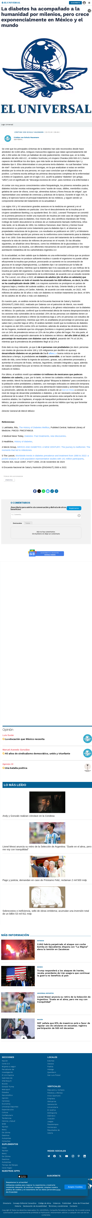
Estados (5, 1092)
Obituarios (51, 1101)
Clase (4, 1148)
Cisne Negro (7, 1168)
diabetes (9, 480)
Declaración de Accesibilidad (35, 1206)
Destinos (5, 1135)
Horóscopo (52, 1127)
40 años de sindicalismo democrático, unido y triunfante (37, 753)
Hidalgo (50, 1069)
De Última (6, 1156)
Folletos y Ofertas (55, 1093)
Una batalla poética (16, 768)
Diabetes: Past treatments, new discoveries (45, 436)
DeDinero (51, 1116)
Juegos (50, 1121)
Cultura (5, 1112)
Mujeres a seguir (9, 1066)
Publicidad (66, 1203)
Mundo (5, 1084)
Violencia (56, 1203)
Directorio (7, 1203)
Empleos (51, 1098)
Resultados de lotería (53, 1131)
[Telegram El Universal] (48, 1156)
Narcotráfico (7, 1095)
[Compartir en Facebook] (35, 491)
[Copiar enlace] (52, 491)
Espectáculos (8, 1109)
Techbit (5, 1127)
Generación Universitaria (52, 1105)
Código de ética (44, 1203)
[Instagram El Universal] (73, 1156)
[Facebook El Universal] (54, 1156)
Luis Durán (8, 735)
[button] (75, 2)
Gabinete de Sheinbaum (7, 1079)
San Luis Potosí (53, 1075)
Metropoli (6, 1089)
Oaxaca (50, 1064)
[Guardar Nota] (56, 491)
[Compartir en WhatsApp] (43, 491)
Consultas (6, 1141)
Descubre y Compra (55, 1090)
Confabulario (7, 1115)
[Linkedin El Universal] (84, 1156)
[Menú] (89, 2)
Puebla (50, 1066)
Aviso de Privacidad (81, 1203)
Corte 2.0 (6, 1064)
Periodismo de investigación (8, 1070)
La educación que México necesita (24, 739)
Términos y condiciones (58, 1206)
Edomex (50, 1061)
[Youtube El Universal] (66, 1156)
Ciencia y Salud (8, 1121)
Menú (4, 1130)
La (53, 353)
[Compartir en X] (39, 491)
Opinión (8, 730)
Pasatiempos (52, 1124)
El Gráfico (51, 1110)
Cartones (6, 1101)
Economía (6, 1104)
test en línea (68, 390)
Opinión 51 (8, 764)
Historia (18, 1206)
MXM (4, 1124)
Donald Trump (8, 1087)
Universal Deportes (10, 1107)
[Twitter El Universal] (60, 1156)
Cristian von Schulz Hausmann (28, 132)
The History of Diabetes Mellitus (34, 427)
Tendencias (7, 1118)
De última (6, 1132)
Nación (5, 1061)
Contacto (73, 1206)
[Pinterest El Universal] (79, 1156)
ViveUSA (51, 1119)
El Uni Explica (8, 1075)
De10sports (52, 1113)
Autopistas (6, 1138)
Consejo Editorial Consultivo (24, 1203)
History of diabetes (23, 441)
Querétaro (51, 1072)
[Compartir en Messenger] (48, 491)
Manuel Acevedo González (16, 749)
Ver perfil (18, 139)
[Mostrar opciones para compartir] (89, 10)
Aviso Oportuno (53, 1096)
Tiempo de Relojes (10, 1165)
